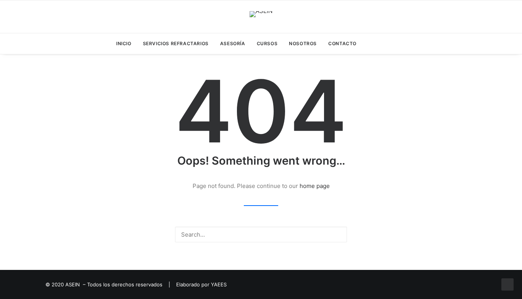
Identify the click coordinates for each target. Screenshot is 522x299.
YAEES (219, 284)
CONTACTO (342, 43)
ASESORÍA (232, 43)
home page (315, 186)
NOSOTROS (303, 43)
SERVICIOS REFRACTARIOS (176, 43)
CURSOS (267, 43)
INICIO (123, 43)
